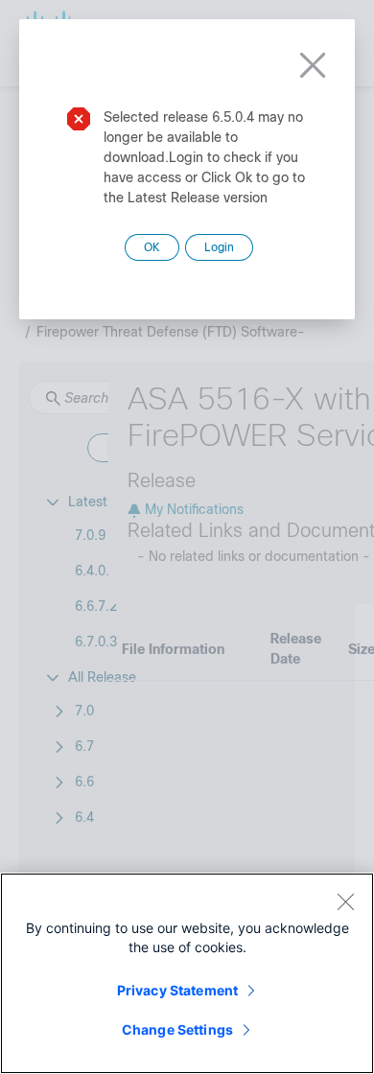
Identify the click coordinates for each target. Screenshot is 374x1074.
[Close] (345, 901)
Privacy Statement (177, 990)
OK (152, 247)
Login (219, 247)
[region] (187, 973)
